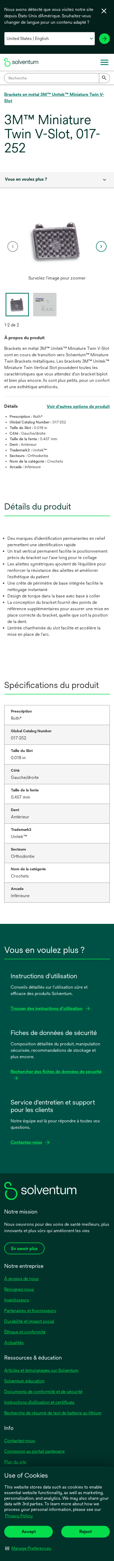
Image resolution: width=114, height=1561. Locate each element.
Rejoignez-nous (19, 1289)
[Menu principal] (104, 62)
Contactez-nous (19, 1440)
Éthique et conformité (25, 1331)
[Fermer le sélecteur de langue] (104, 10)
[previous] (12, 246)
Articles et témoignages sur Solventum (41, 1370)
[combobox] (57, 78)
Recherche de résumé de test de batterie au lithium (53, 1413)
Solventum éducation (24, 1381)
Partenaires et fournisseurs (30, 1310)
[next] (101, 246)
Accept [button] (28, 1531)
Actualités (14, 1342)
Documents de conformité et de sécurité (43, 1391)
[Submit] (104, 78)
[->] (104, 38)
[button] (28, 1548)
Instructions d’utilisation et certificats (39, 1402)
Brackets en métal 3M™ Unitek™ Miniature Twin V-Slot (54, 97)
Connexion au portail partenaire (34, 1451)
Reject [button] (85, 1531)
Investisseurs (16, 1300)
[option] (57, 246)
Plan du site (15, 1462)
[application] (57, 241)
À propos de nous (21, 1278)
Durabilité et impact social (29, 1321)
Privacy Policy (19, 1515)
